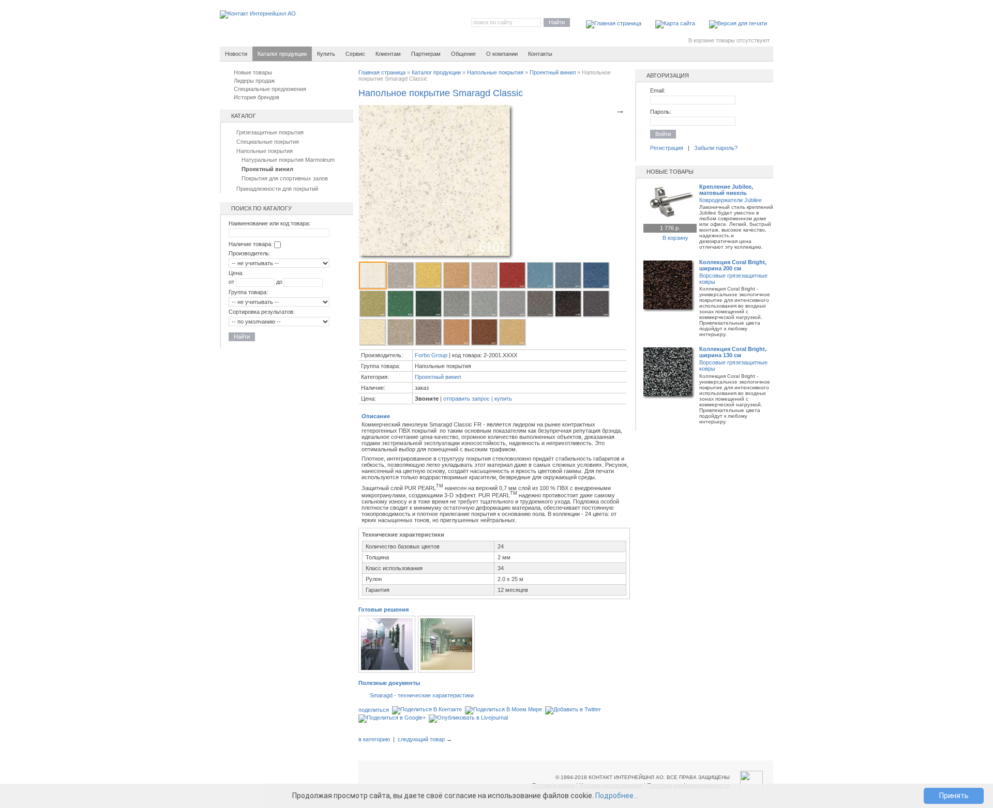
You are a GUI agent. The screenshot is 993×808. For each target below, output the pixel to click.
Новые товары (253, 72)
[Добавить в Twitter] (573, 710)
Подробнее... (616, 795)
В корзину (675, 238)
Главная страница (381, 72)
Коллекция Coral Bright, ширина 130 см (732, 352)
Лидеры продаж (254, 81)
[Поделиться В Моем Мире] (503, 710)
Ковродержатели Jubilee (730, 200)
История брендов (256, 97)
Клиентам (388, 54)
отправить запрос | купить (477, 398)
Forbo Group (431, 355)
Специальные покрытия (267, 142)
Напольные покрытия (264, 151)
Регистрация (666, 148)
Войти (663, 134)
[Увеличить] (669, 217)
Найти (557, 22)
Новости (236, 54)
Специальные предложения (270, 89)
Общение (463, 54)
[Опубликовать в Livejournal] (468, 718)
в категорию (374, 739)
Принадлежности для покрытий (277, 189)
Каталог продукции (436, 72)
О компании (502, 54)
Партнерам (426, 54)
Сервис (355, 54)
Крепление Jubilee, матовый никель (726, 190)
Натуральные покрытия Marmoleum (288, 160)
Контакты (540, 54)
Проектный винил (553, 72)
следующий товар (421, 739)
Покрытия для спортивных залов (285, 178)
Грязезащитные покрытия (270, 132)
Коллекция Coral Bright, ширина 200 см (732, 265)
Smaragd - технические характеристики (422, 695)
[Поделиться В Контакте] (427, 710)
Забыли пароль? (716, 148)
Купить (326, 54)
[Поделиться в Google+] (392, 718)
